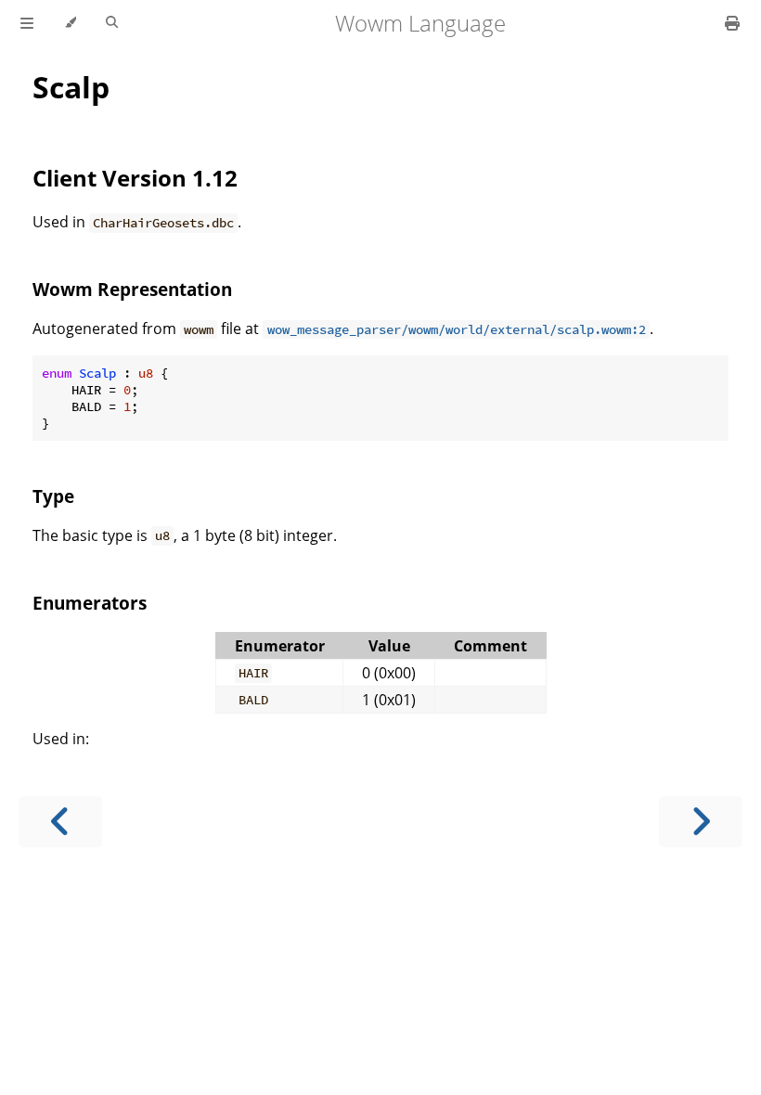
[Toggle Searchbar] (112, 23)
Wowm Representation (132, 289)
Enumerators (89, 602)
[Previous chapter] (60, 821)
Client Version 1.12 (135, 177)
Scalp (71, 87)
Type (53, 496)
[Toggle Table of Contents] (27, 23)
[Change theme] (70, 23)
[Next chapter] (700, 821)
